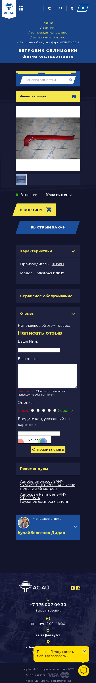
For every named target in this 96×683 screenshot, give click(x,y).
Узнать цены (59, 195)
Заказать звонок (48, 610)
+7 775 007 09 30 (48, 604)
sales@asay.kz (48, 635)
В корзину (31, 210)
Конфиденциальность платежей (48, 680)
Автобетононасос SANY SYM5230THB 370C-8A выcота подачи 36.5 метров (47, 485)
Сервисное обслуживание (46, 296)
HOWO (58, 264)
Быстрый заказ (48, 227)
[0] (72, 8)
